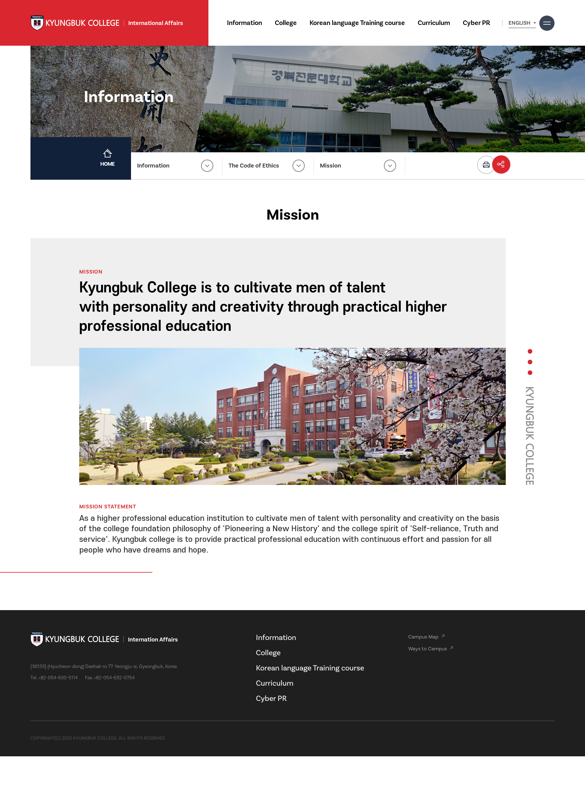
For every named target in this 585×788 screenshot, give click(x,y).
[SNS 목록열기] (501, 164)
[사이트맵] (547, 23)
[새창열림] (486, 165)
